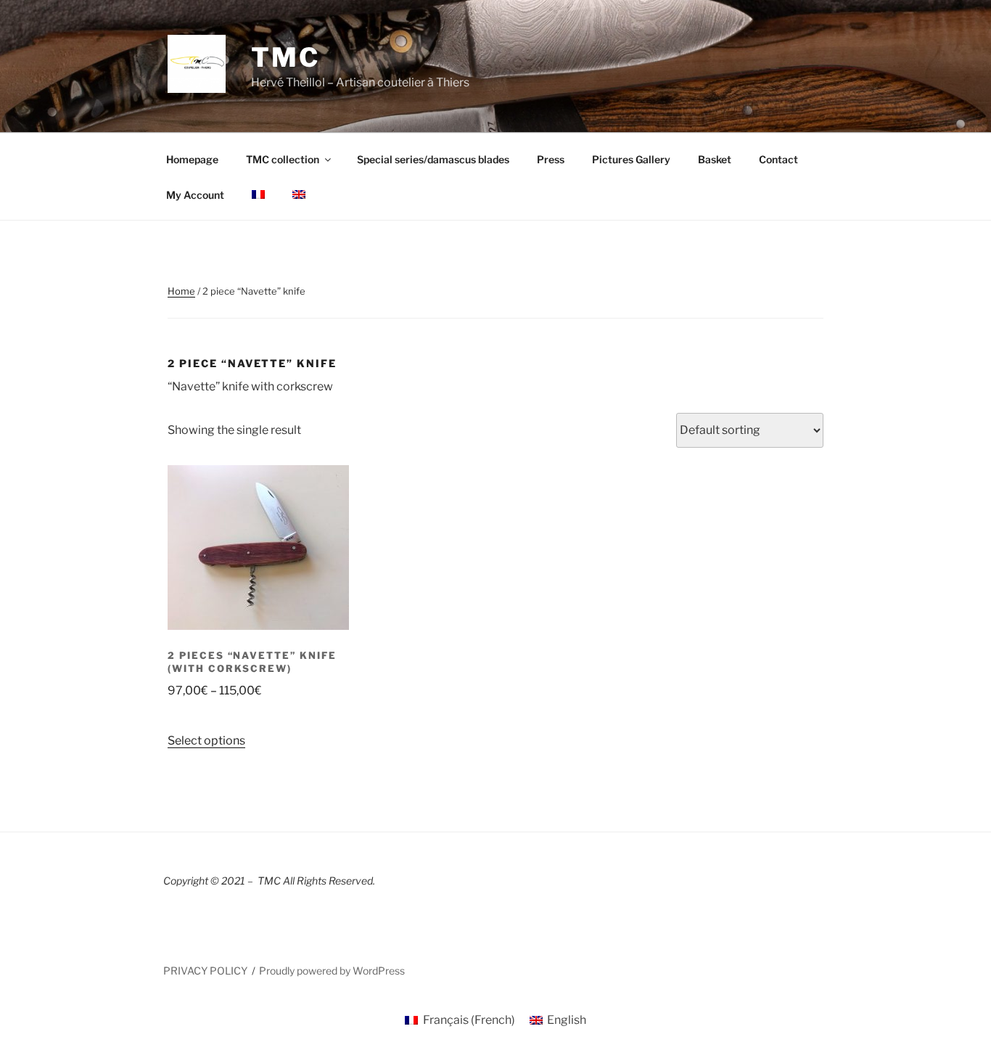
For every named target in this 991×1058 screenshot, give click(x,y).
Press (550, 159)
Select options (206, 740)
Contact (778, 159)
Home (181, 291)
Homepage (192, 159)
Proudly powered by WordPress (332, 970)
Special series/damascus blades (433, 159)
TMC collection (282, 159)
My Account (195, 195)
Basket (714, 159)
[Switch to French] (258, 194)
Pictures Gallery (631, 159)
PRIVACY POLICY (205, 970)
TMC (285, 57)
